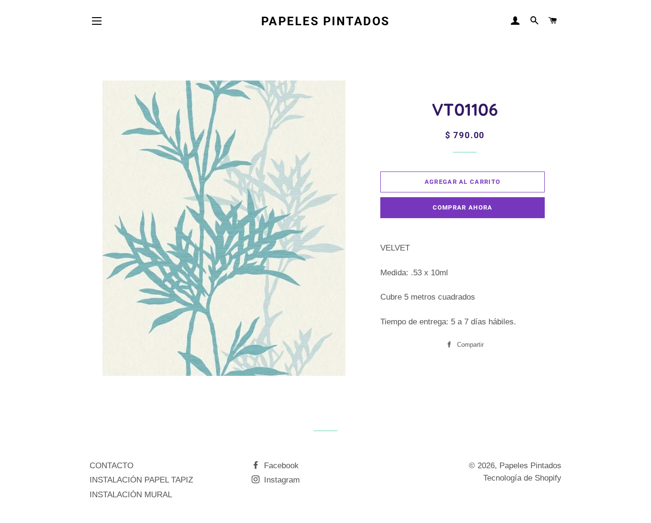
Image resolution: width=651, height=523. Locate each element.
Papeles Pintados (325, 21)
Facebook (280, 465)
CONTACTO (111, 465)
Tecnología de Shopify (522, 478)
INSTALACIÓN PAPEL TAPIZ (141, 479)
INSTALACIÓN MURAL (131, 494)
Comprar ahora (463, 207)
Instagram (281, 479)
